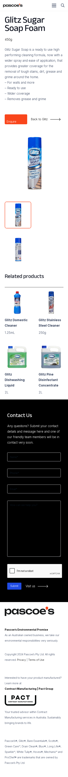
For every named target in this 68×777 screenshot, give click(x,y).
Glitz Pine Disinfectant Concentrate (48, 380)
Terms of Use (36, 659)
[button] (63, 5)
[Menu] (54, 5)
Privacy (21, 659)
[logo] (12, 5)
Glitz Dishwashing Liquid (15, 380)
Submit (14, 585)
